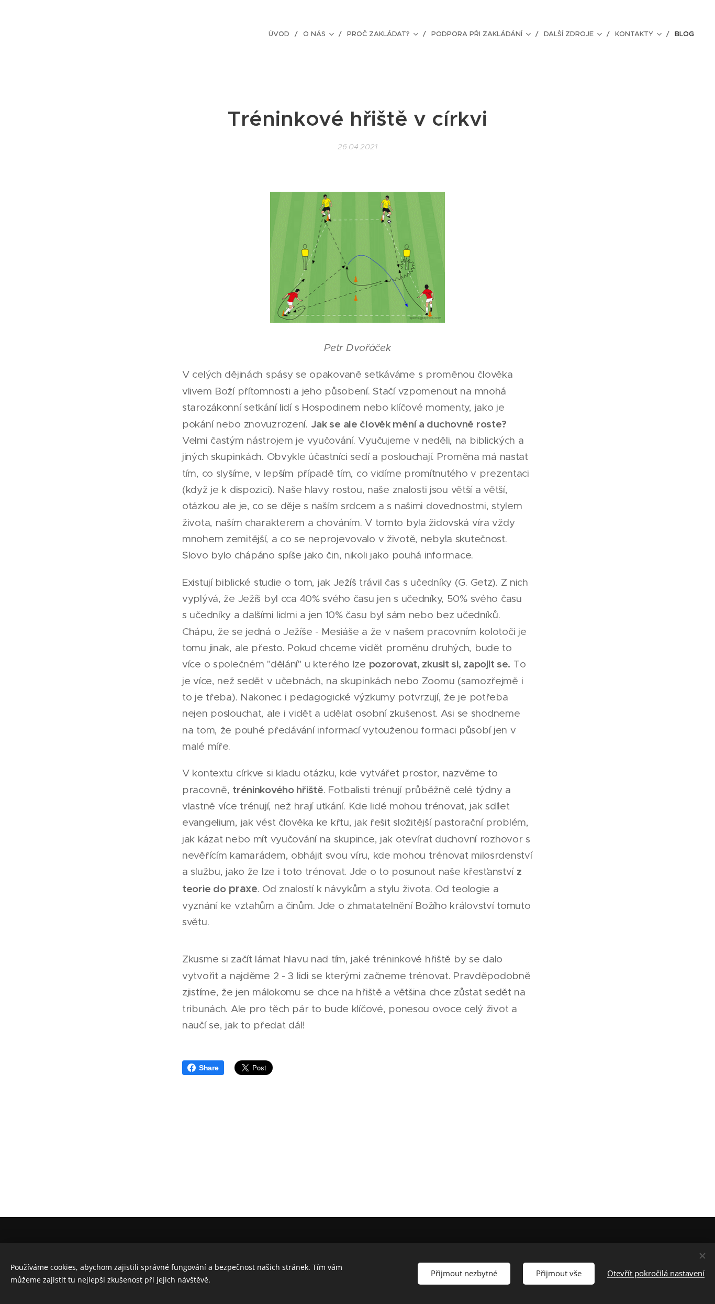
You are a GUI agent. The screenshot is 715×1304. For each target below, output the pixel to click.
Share (209, 1068)
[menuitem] (282, 34)
